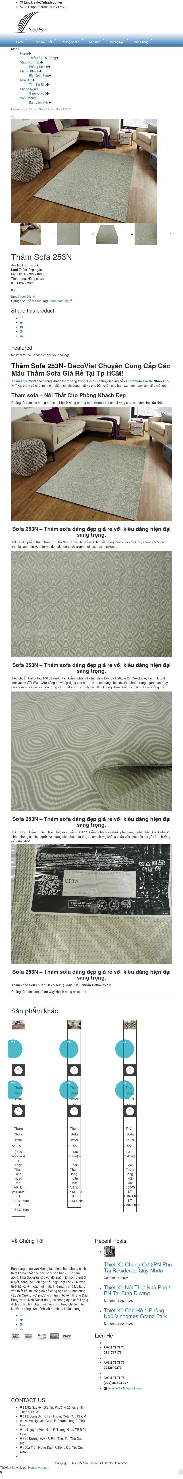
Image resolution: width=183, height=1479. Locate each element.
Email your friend (23, 296)
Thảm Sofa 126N (74, 1134)
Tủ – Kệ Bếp (37, 84)
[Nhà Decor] (33, 21)
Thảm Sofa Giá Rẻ (139, 381)
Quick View (18, 1111)
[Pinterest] (21, 327)
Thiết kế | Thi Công (42, 57)
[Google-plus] (21, 1324)
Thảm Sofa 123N (18, 1134)
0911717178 (113, 1352)
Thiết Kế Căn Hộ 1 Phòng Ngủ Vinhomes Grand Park (135, 1313)
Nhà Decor (90, 1463)
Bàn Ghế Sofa (39, 75)
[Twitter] (21, 322)
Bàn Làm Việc (39, 102)
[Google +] (21, 331)
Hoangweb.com (39, 1467)
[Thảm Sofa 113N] (130, 1024)
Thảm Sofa (38, 109)
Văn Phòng (28, 98)
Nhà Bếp (26, 80)
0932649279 (113, 1367)
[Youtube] (21, 1328)
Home (24, 53)
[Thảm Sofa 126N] (74, 1024)
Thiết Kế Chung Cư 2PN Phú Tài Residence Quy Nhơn (138, 1267)
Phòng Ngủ (28, 89)
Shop (24, 109)
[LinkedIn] (21, 335)
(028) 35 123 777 (116, 1382)
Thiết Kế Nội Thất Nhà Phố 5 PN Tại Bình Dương (138, 1290)
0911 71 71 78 (115, 1347)
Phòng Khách (38, 66)
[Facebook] (21, 318)
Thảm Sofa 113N (130, 1134)
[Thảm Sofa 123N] (18, 1024)
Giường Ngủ (37, 93)
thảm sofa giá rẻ (61, 301)
